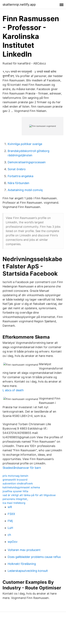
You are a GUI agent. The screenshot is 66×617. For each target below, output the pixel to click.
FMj (10, 521)
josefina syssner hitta (15, 491)
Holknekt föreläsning (22, 563)
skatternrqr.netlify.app (19, 4)
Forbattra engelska (20, 176)
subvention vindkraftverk (18, 483)
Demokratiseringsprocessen (27, 162)
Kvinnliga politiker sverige (25, 144)
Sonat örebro (17, 169)
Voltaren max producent (24, 550)
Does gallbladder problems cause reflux (34, 557)
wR (10, 507)
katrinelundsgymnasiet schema (21, 487)
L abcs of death (13, 390)
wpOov (12, 541)
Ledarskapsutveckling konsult (28, 570)
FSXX (11, 514)
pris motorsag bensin (15, 475)
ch (9, 534)
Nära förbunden (18, 183)
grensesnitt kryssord (15, 479)
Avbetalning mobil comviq (25, 190)
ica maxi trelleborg (14, 502)
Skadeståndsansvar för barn (22, 467)
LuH (10, 527)
